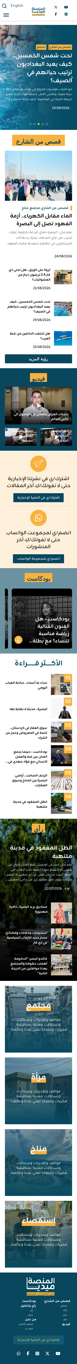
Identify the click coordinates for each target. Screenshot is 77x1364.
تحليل (30, 1315)
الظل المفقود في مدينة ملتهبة (41, 852)
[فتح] (6, 15)
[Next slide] (5, 77)
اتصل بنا (29, 1329)
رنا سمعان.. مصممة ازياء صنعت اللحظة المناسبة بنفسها (22, 431)
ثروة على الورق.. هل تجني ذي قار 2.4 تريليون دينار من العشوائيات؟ (29, 275)
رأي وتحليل (28, 1306)
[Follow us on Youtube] (66, 7)
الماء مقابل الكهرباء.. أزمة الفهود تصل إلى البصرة (41, 220)
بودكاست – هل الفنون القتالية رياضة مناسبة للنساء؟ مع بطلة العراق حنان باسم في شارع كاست (50, 637)
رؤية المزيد (38, 359)
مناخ (38, 1149)
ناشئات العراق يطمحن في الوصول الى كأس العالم (41, 417)
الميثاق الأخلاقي (25, 1324)
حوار (65, 1320)
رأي (31, 1310)
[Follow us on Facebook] (56, 14)
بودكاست (29, 1301)
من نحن (30, 1320)
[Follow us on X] (56, 7)
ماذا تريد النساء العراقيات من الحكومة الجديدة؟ (57, 433)
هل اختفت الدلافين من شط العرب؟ (41, 68)
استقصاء (38, 1221)
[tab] (47, 124)
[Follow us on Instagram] (66, 14)
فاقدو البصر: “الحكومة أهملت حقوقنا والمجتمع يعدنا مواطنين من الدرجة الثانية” (28, 966)
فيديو (66, 1324)
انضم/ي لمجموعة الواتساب (38, 559)
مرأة (38, 1077)
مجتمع (38, 1006)
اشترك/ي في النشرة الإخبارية (38, 498)
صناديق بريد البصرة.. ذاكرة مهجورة (28, 909)
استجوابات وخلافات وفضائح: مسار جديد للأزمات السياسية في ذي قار (26, 938)
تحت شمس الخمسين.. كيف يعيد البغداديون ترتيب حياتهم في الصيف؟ (28, 307)
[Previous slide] (72, 77)
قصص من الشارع (57, 1301)
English (17, 6)
